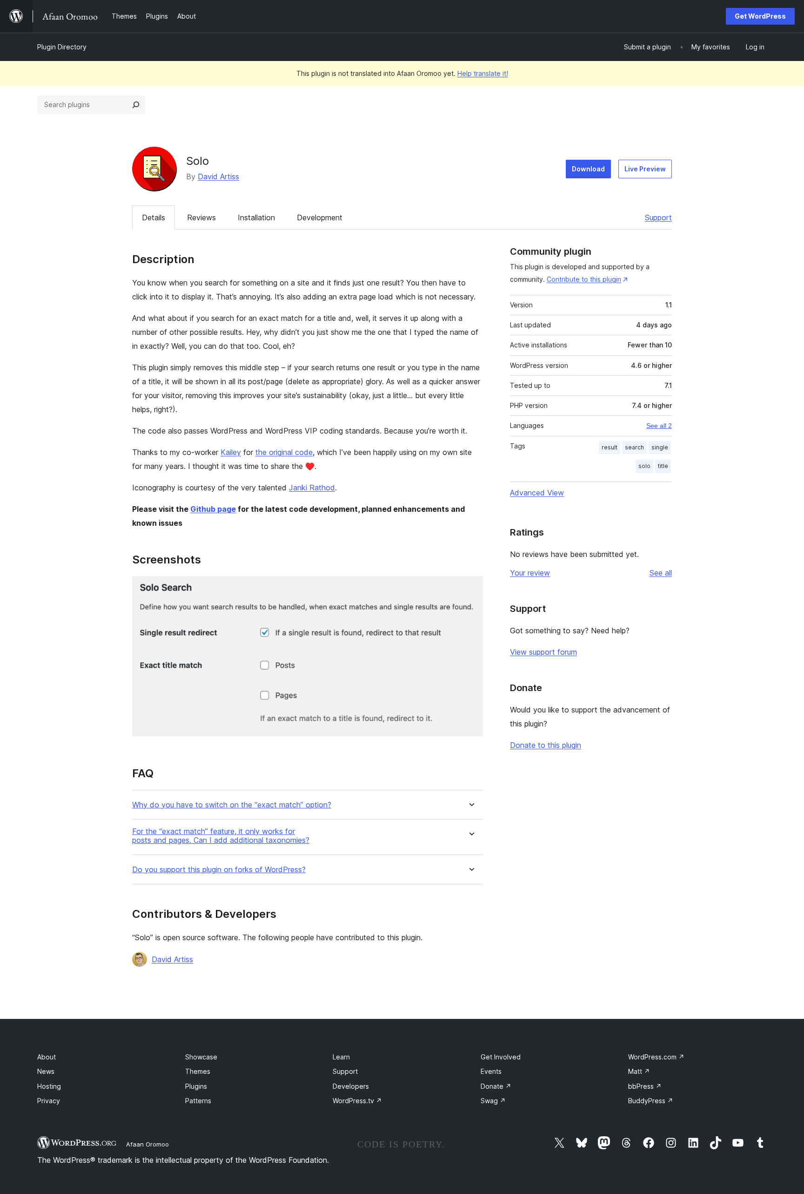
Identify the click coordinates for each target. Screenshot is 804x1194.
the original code (284, 452)
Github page (213, 509)
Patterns (198, 1101)
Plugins (196, 1086)
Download (588, 169)
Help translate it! (482, 73)
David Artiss (218, 176)
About (46, 1057)
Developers (351, 1086)
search (634, 447)
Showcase (201, 1057)
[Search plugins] (136, 104)
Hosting (49, 1086)
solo (644, 465)
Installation (256, 217)
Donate (496, 1086)
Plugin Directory (62, 47)
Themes (197, 1071)
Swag (493, 1101)
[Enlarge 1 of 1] (470, 588)
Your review (530, 572)
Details (153, 217)
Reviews (201, 217)
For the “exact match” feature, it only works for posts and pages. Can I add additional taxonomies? (220, 836)
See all (661, 572)
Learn (341, 1057)
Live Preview (645, 169)
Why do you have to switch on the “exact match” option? (231, 805)
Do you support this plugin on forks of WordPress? (219, 869)
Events (491, 1071)
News (45, 1071)
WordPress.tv (357, 1101)
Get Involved (501, 1057)
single (659, 447)
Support (658, 217)
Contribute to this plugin (584, 279)
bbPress (645, 1086)
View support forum (543, 652)
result (609, 447)
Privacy (48, 1101)
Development (319, 217)
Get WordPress (760, 16)
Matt (639, 1071)
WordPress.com (656, 1057)
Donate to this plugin (545, 745)
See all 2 (659, 425)
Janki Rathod (312, 487)
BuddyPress (650, 1101)
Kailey (231, 452)
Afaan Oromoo (147, 1144)
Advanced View (537, 492)
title (663, 465)
